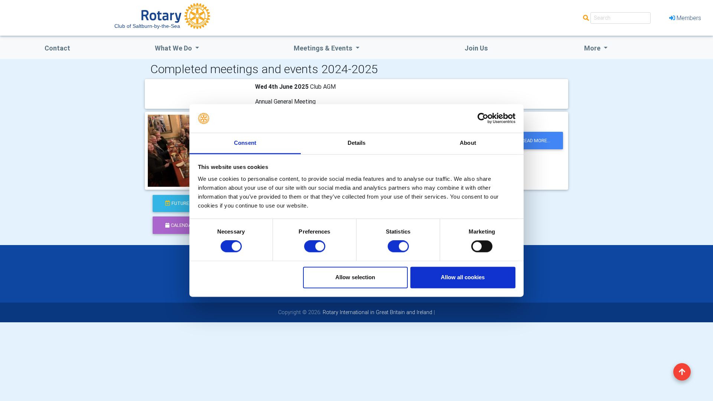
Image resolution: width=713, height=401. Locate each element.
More (593, 48)
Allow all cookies (463, 277)
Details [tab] (357, 143)
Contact (57, 48)
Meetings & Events (324, 48)
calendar (182, 225)
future (180, 203)
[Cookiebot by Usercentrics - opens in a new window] (482, 118)
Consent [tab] (245, 143)
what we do (174, 48)
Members (689, 18)
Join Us (476, 48)
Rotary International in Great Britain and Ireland (376, 312)
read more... (535, 140)
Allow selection (355, 277)
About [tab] (468, 143)
